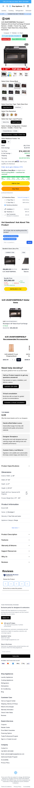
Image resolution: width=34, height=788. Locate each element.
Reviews (4, 562)
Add (18, 359)
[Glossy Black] (17, 86)
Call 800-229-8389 (10, 386)
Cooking (11, 10)
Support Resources (8, 551)
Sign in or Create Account (8, 739)
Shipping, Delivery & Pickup (9, 704)
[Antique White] (4, 86)
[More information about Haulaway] (13, 211)
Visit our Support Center (8, 701)
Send (29, 242)
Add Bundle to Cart (15, 289)
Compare (6, 33)
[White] (11, 99)
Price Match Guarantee (8, 730)
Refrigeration (19, 10)
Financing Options (6, 733)
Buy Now (15, 189)
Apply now (6, 617)
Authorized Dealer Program (9, 757)
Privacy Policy (5, 762)
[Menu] (3, 6)
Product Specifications (10, 466)
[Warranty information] (20, 36)
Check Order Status (7, 712)
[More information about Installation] (13, 209)
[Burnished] (3, 115)
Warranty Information (7, 709)
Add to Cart (16, 183)
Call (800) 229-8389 (7, 751)
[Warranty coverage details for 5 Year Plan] (14, 202)
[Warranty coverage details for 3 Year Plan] (14, 200)
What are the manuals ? (10, 239)
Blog (2, 692)
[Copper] (16, 115)
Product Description (9, 534)
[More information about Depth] (6, 484)
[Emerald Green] (4, 92)
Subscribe (16, 656)
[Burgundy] (24, 86)
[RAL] (24, 92)
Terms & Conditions (6, 786)
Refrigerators (5, 683)
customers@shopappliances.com (10, 639)
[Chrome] (7, 115)
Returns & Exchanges (7, 706)
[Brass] (11, 115)
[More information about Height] (7, 488)
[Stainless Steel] (4, 99)
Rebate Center (5, 727)
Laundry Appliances (7, 677)
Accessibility (4, 760)
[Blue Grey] (11, 86)
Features (4, 540)
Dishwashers (29, 10)
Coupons (4, 724)
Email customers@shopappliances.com (12, 754)
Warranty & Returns (9, 545)
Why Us (4, 557)
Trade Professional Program (9, 736)
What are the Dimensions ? (11, 236)
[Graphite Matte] (17, 92)
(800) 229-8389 (5, 638)
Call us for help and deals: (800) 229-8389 (15, 1)
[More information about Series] (7, 512)
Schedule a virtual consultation (14, 402)
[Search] (7, 6)
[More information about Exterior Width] (11, 476)
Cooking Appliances (7, 680)
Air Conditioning (6, 689)
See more (15, 528)
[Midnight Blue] (11, 92)
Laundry (3, 10)
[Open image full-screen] (26, 67)
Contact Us (4, 748)
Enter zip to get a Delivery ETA (12, 167)
